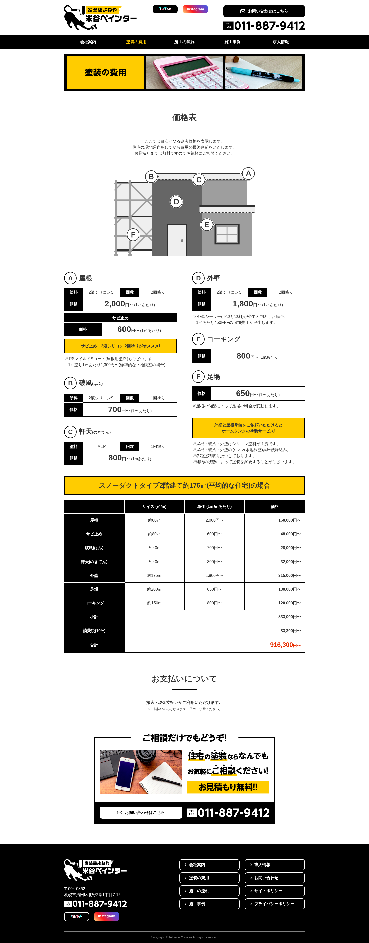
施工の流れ (184, 42)
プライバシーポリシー (274, 904)
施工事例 (233, 42)
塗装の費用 (136, 42)
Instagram (195, 9)
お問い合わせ (266, 878)
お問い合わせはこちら (268, 11)
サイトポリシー (268, 891)
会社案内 (88, 42)
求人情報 (281, 42)
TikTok (165, 9)
